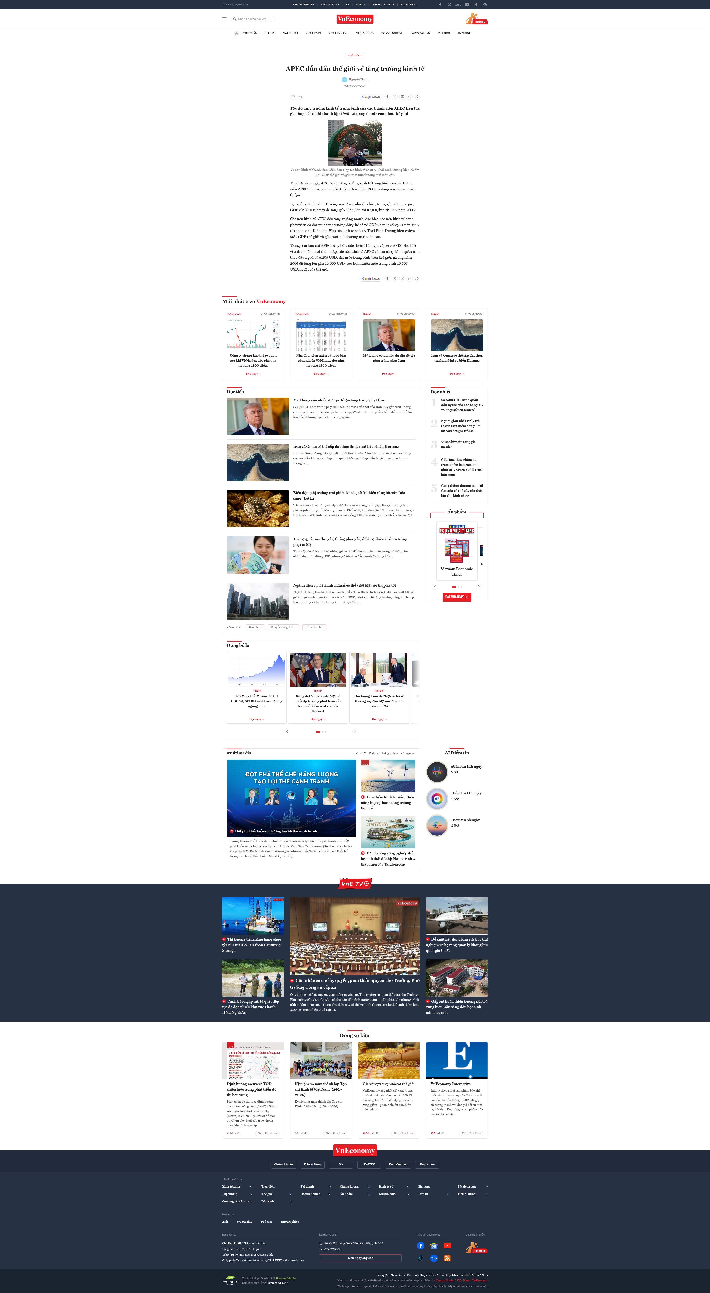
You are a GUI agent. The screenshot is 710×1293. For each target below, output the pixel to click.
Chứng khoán (303, 4)
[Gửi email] (402, 97)
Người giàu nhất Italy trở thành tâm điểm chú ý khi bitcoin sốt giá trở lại (461, 426)
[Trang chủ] (236, 33)
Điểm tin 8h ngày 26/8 (465, 823)
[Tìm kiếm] (235, 19)
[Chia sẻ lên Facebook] (387, 97)
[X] (449, 5)
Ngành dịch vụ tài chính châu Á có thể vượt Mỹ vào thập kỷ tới (344, 586)
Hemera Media (286, 1278)
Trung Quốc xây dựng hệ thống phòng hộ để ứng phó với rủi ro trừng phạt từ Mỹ (350, 542)
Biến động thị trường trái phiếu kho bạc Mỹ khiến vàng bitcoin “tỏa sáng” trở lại (349, 495)
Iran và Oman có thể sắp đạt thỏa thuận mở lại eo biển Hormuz (346, 447)
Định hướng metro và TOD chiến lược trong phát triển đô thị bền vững (251, 1089)
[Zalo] (458, 5)
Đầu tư (270, 33)
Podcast (374, 753)
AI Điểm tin (457, 753)
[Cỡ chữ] (300, 97)
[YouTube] (467, 5)
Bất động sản (420, 33)
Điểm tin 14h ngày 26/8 (466, 769)
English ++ (409, 4)
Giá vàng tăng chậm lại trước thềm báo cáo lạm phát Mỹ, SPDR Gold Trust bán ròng (462, 467)
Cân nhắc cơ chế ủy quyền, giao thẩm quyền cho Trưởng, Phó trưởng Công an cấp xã (355, 984)
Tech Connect (383, 4)
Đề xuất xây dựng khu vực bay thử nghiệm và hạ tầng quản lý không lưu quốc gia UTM (457, 945)
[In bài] (293, 97)
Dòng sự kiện (355, 1035)
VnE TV (361, 4)
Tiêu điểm (250, 33)
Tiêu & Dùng (330, 4)
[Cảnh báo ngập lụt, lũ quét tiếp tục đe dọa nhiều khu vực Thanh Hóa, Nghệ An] (253, 978)
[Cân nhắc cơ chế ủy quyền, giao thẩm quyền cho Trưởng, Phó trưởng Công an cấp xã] (355, 936)
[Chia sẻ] (417, 97)
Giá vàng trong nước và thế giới (388, 1084)
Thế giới (444, 33)
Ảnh (225, 1221)
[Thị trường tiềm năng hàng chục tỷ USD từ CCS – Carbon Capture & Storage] (253, 915)
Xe (347, 4)
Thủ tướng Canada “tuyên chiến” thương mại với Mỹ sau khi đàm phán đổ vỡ (379, 701)
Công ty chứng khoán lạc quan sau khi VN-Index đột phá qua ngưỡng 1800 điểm (253, 360)
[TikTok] (476, 5)
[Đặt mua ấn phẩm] (477, 18)
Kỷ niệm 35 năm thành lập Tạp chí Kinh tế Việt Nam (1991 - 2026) (321, 1089)
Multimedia (239, 753)
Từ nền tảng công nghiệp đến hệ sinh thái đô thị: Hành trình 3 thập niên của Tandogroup (388, 859)
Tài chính (290, 33)
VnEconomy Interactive (451, 1084)
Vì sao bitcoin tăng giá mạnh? (458, 444)
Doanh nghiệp (392, 33)
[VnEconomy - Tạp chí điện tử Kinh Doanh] (355, 1150)
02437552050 (333, 1249)
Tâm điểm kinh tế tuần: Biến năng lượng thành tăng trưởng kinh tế (387, 803)
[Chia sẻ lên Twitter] (395, 97)
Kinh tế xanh (339, 33)
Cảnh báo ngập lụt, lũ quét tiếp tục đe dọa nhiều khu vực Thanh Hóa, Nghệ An (250, 1007)
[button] (318, 732)
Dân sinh (464, 33)
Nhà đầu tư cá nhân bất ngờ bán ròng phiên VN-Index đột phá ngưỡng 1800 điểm (321, 360)
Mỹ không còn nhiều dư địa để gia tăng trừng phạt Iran (339, 400)
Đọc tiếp (235, 392)
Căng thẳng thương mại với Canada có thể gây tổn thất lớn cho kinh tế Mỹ (462, 490)
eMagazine (408, 753)
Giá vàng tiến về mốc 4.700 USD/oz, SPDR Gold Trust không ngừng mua (256, 701)
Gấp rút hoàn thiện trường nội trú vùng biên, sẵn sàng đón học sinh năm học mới (456, 1007)
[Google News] (485, 5)
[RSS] (447, 1258)
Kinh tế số (313, 33)
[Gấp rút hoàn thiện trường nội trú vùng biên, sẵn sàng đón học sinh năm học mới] (457, 978)
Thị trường (364, 33)
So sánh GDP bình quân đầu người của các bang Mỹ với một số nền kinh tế (462, 405)
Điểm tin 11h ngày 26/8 (466, 796)
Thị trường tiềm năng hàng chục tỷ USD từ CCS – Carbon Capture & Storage (251, 945)
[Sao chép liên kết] (410, 97)
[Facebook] (440, 5)
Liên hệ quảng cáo (360, 1258)
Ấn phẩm (457, 512)
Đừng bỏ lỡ (238, 645)
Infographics (390, 753)
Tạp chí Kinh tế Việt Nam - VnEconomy (462, 1280)
